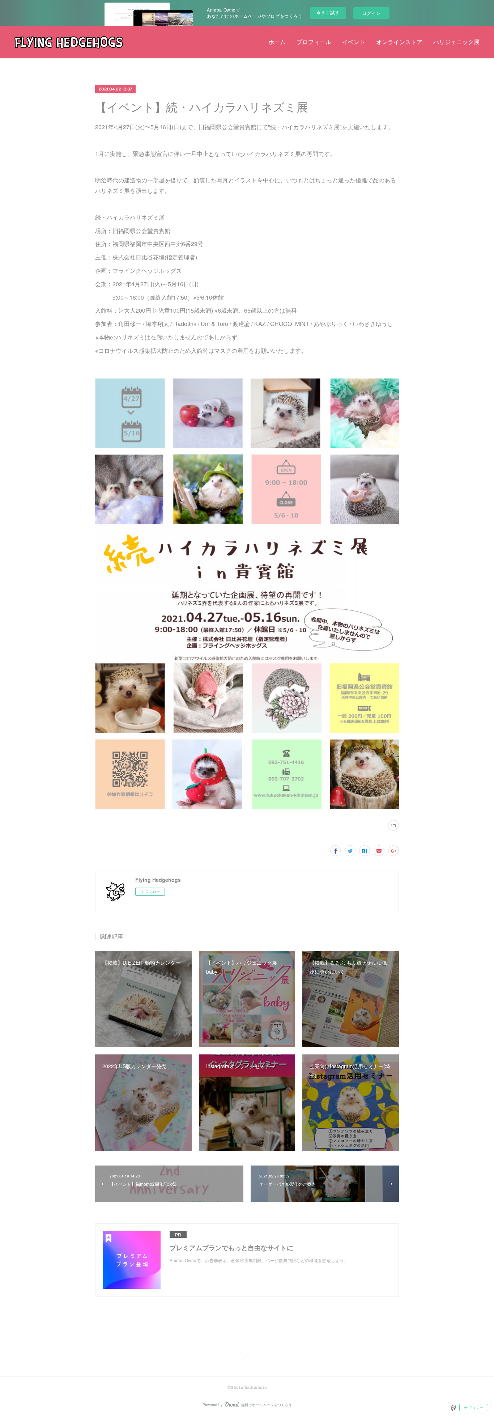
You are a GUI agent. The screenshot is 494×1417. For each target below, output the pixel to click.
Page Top (247, 1358)
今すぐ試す (328, 12)
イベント (353, 42)
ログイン (371, 12)
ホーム (277, 42)
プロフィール (314, 42)
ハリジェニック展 (456, 42)
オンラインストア (399, 42)
